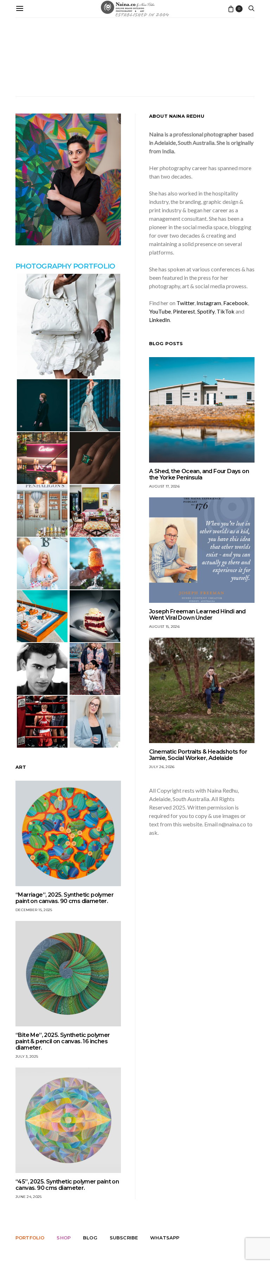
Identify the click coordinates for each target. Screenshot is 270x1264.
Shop (64, 1237)
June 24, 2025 (28, 1196)
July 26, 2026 (161, 767)
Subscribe (124, 1237)
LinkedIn (159, 319)
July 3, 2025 (26, 1056)
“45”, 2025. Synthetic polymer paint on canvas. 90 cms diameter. (67, 1184)
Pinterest (184, 311)
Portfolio (29, 1237)
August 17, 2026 (164, 486)
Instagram (209, 302)
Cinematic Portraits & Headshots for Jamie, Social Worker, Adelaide (198, 754)
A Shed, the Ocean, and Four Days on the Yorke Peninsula (199, 474)
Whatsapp (164, 1237)
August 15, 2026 (164, 626)
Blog (90, 1237)
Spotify (205, 311)
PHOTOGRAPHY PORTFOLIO (65, 266)
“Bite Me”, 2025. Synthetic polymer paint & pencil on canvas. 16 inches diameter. (62, 1041)
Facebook (235, 302)
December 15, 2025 (33, 910)
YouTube (160, 311)
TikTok (225, 311)
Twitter (185, 302)
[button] (68, 326)
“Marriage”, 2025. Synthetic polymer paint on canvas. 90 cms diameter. (64, 897)
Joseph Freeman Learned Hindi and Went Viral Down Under (197, 614)
